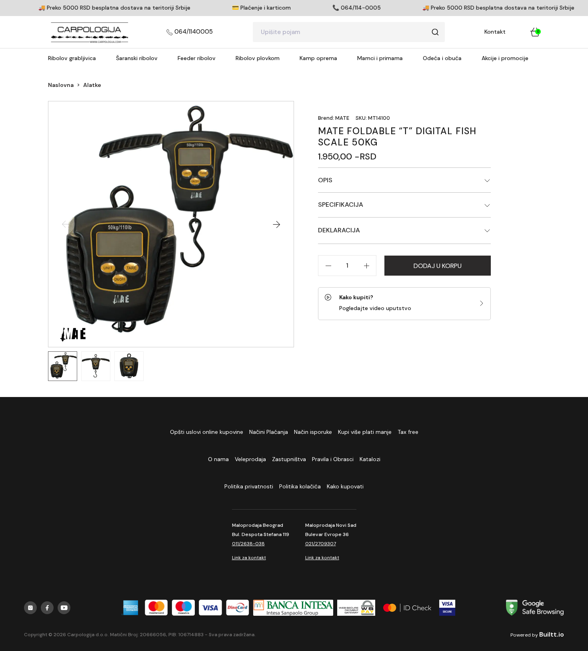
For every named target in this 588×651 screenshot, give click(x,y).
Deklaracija (339, 230)
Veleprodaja (250, 459)
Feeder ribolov (197, 58)
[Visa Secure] (447, 608)
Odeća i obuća (442, 58)
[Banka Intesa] (293, 608)
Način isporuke (313, 431)
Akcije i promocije (505, 58)
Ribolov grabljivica (72, 58)
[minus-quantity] (328, 266)
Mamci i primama (380, 58)
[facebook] (47, 607)
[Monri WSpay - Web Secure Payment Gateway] (356, 608)
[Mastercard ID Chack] (407, 608)
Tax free (408, 431)
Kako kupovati (345, 486)
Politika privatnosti (248, 486)
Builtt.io (551, 634)
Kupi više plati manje (365, 431)
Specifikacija (340, 204)
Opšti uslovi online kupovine (206, 431)
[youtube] (64, 607)
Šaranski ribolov (137, 58)
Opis (325, 180)
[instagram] (30, 607)
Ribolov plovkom (258, 58)
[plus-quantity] (366, 266)
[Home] (89, 32)
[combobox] (349, 32)
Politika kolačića (300, 486)
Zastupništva (289, 459)
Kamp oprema (318, 58)
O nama (218, 459)
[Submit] (435, 32)
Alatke (92, 85)
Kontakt (495, 31)
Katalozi (370, 459)
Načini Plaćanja (268, 431)
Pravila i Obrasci (333, 459)
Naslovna (61, 85)
